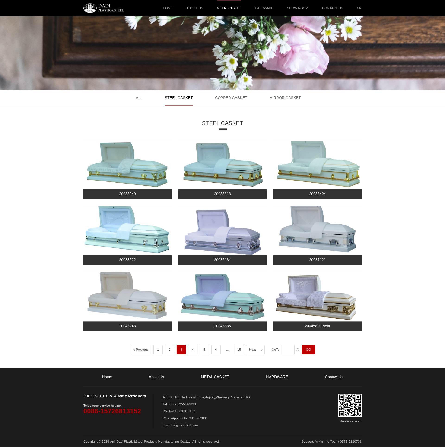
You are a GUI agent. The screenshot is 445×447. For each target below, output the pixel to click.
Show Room (297, 8)
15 (239, 350)
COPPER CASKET (231, 98)
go (308, 350)
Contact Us (332, 8)
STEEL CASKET (179, 98)
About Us (195, 8)
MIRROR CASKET (285, 98)
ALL (139, 98)
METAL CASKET (229, 8)
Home (168, 8)
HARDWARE (264, 8)
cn (359, 8)
